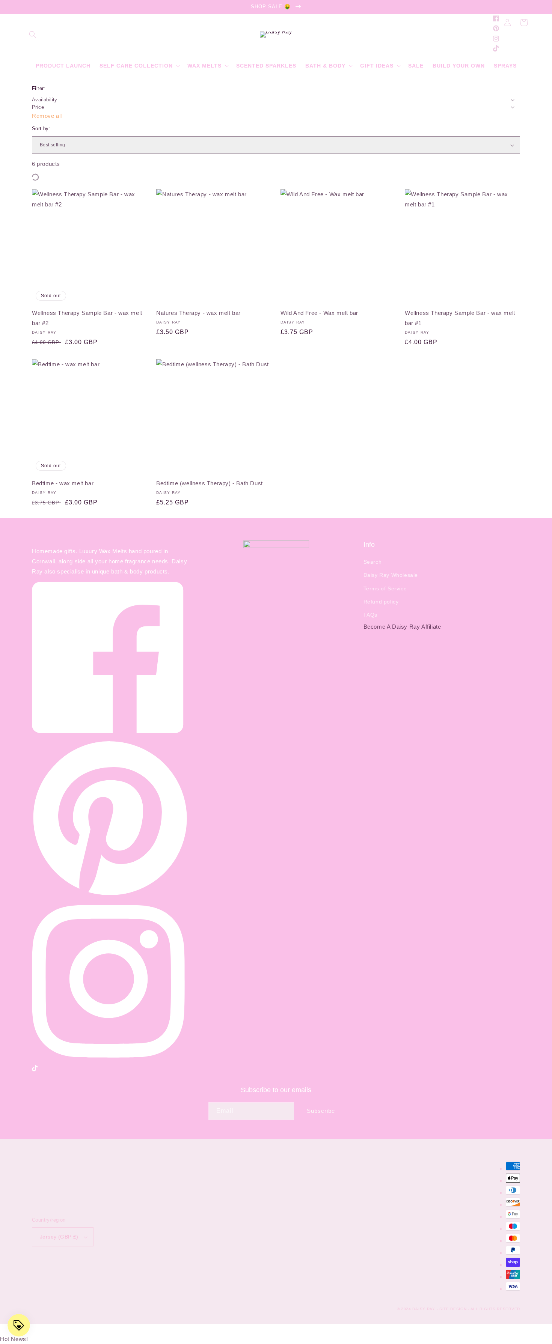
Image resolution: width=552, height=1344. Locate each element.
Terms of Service (385, 588)
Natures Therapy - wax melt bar (198, 313)
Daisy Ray (423, 1309)
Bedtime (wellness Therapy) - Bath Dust (209, 483)
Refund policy (381, 602)
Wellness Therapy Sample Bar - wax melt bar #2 (87, 318)
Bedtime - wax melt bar (63, 483)
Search (372, 562)
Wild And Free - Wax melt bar (319, 313)
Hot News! (14, 1339)
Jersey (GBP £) (59, 1237)
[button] (32, 34)
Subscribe (321, 1111)
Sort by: (41, 128)
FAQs (370, 615)
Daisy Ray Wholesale (390, 575)
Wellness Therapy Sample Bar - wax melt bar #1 (460, 318)
